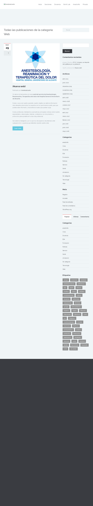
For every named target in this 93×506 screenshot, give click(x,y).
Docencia (57, 4)
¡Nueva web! (19, 86)
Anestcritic (76, 4)
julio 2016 (65, 123)
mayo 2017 (66, 109)
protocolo (67, 333)
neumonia (67, 326)
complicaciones (68, 295)
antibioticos (81, 284)
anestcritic (65, 142)
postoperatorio (68, 329)
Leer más (17, 128)
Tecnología (66, 179)
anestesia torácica (69, 284)
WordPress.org (67, 209)
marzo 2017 (66, 116)
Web (64, 183)
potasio (78, 329)
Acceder (65, 198)
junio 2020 (66, 82)
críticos (79, 295)
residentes (78, 337)
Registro (65, 194)
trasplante (84, 345)
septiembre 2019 (67, 94)
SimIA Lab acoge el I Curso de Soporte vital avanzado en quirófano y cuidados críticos (57, 398)
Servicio (65, 165)
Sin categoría (66, 176)
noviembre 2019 (67, 90)
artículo (79, 287)
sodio (74, 341)
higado (75, 310)
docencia (66, 299)
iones (85, 314)
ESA (64, 153)
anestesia (83, 280)
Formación (66, 157)
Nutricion (76, 326)
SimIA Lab (66, 4)
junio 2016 (66, 127)
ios (65, 318)
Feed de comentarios (69, 206)
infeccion (83, 310)
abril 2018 (65, 97)
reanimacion (67, 337)
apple (71, 287)
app (65, 287)
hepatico (66, 310)
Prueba (50, 374)
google (66, 307)
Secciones (48, 4)
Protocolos (76, 333)
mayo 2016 (66, 131)
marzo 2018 (66, 101)
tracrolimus (74, 345)
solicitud (82, 341)
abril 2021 (65, 79)
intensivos (77, 314)
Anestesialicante (26, 90)
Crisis (64, 146)
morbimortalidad (69, 322)
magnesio (72, 318)
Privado (85, 4)
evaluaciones (67, 303)
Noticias (65, 161)
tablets (66, 345)
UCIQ (65, 349)
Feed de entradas (68, 202)
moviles (79, 322)
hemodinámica (76, 307)
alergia (66, 280)
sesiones (66, 341)
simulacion (66, 172)
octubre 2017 (66, 105)
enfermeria (76, 299)
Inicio (40, 4)
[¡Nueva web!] (36, 63)
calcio (74, 291)
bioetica (66, 291)
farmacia (77, 303)
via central (73, 349)
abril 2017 (65, 112)
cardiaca (81, 291)
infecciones (67, 314)
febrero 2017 (66, 120)
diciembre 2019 (67, 86)
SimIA (64, 168)
